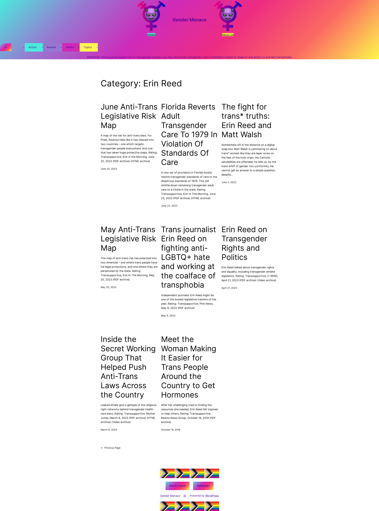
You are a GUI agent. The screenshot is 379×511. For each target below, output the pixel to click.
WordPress (212, 495)
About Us (228, 34)
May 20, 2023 (108, 287)
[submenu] (24, 47)
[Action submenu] (42, 47)
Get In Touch (177, 485)
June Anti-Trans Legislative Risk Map (129, 116)
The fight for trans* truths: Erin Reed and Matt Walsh (246, 120)
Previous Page (110, 447)
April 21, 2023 (229, 287)
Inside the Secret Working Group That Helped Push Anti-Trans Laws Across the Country (128, 367)
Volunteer (203, 485)
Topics (87, 47)
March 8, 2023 (109, 429)
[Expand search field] (5, 47)
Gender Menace (189, 19)
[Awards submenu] (61, 47)
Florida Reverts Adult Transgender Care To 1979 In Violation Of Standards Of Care (189, 134)
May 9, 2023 (168, 315)
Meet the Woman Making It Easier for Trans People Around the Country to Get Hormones (188, 367)
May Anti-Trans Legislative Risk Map (128, 239)
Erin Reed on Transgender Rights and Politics (244, 243)
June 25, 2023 (109, 168)
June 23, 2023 (169, 205)
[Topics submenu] (97, 47)
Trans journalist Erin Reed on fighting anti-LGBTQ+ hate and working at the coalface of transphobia (188, 257)
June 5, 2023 (228, 182)
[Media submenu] (79, 47)
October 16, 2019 (170, 429)
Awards (51, 47)
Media (70, 47)
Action (33, 47)
